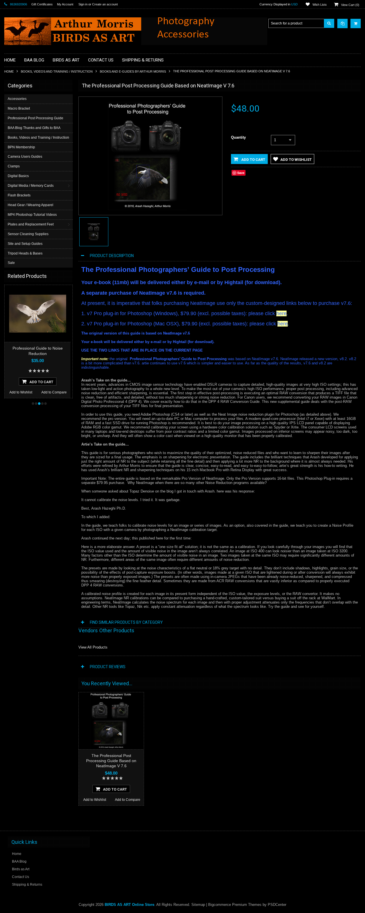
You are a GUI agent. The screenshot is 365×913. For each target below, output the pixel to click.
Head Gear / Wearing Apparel (30, 205)
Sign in (83, 4)
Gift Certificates (42, 4)
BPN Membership (21, 147)
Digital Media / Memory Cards (31, 186)
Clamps (14, 166)
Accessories (17, 99)
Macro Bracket (19, 108)
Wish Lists (320, 4)
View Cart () (350, 5)
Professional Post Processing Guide (35, 118)
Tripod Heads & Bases (25, 253)
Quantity (238, 137)
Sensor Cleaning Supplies (28, 234)
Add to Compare (54, 392)
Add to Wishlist (20, 392)
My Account (65, 4)
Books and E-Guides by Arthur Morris (133, 71)
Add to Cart (252, 159)
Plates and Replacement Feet (31, 224)
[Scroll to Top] (353, 821)
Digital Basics (18, 176)
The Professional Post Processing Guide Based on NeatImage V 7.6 (111, 760)
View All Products (93, 647)
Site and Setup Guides (25, 244)
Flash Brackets (19, 195)
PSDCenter (277, 904)
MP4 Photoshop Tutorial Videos (32, 215)
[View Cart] (355, 23)
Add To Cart (41, 382)
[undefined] (147, 209)
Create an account (105, 4)
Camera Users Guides (25, 157)
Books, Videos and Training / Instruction (57, 71)
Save (240, 173)
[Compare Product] (342, 23)
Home (9, 71)
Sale (11, 263)
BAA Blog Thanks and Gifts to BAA (34, 128)
